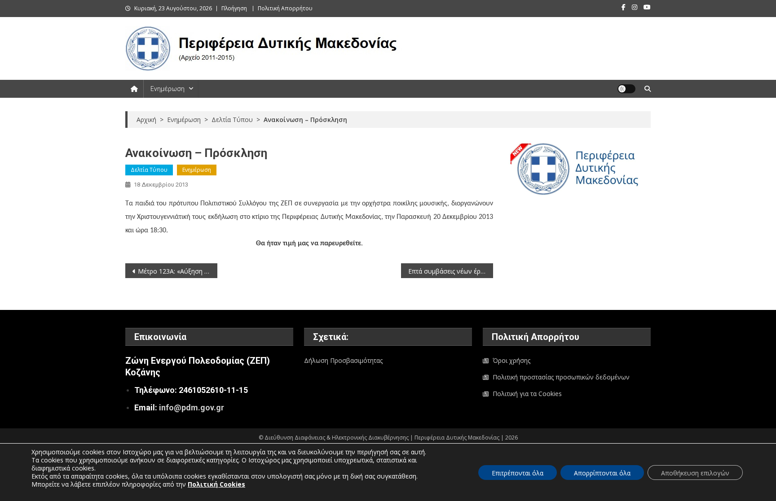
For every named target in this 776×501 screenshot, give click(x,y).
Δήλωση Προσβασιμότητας (343, 360)
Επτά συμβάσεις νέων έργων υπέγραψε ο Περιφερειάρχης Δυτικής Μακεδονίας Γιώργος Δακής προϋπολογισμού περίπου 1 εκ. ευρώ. (450, 271)
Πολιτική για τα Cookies (527, 393)
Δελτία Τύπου (149, 170)
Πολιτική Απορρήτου (285, 8)
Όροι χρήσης (511, 360)
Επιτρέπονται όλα (517, 473)
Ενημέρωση (167, 88)
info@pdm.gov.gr (191, 407)
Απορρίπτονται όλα (602, 473)
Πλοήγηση (234, 8)
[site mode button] (626, 88)
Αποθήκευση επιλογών (695, 473)
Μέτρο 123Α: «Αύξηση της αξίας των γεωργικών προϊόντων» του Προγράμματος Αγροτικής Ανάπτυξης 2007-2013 (177, 271)
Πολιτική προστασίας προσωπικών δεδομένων (561, 377)
